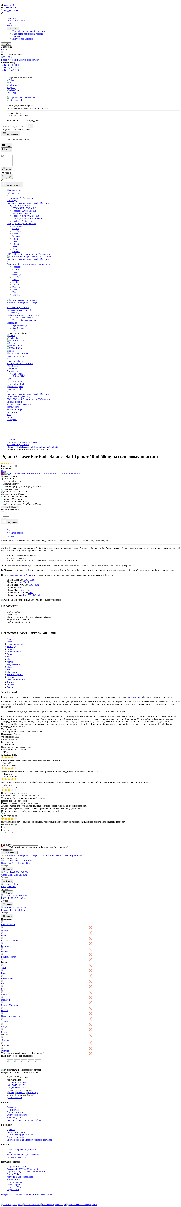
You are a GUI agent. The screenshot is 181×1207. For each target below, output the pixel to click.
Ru (2, 49)
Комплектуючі (14, 1117)
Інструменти (13, 407)
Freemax (16, 287)
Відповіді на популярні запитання (28, 31)
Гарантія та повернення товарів (27, 34)
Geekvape (16, 233)
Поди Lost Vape (14, 1187)
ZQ (14, 297)
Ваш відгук (6, 845)
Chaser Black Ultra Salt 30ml (14, 875)
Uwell (15, 241)
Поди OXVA (13, 1189)
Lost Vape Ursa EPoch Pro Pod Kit (28, 218)
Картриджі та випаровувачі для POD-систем (28, 203)
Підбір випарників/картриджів (21, 1149)
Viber (9, 82)
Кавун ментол (13, 664)
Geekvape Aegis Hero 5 (23, 221)
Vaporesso (17, 226)
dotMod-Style (18, 384)
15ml (26, 580)
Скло (9, 417)
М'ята (9, 667)
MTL (172, 697)
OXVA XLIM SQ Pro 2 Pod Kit (27, 208)
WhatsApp (11, 92)
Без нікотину (13, 312)
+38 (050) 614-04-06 (10, 67)
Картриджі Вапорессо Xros (20, 1177)
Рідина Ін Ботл (14, 1179)
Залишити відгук (9, 853)
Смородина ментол (16, 679)
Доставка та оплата (16, 20)
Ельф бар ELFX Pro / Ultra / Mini (22, 1169)
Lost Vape (16, 231)
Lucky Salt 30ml (8, 886)
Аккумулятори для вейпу (19, 404)
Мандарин (12, 672)
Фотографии (7, 850)
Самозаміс (12, 323)
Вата (9, 414)
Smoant (15, 244)
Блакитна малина (15, 644)
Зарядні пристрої (15, 409)
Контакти (11, 25)
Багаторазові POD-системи (20, 198)
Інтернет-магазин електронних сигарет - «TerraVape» (26, 1194)
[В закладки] (2, 518)
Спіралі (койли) (14, 402)
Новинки (11, 18)
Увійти (7, 44)
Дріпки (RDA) (19, 376)
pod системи (133, 697)
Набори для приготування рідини (23, 315)
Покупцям (12, 28)
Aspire (15, 249)
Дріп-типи (12, 412)
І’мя (3, 827)
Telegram (11, 87)
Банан (10, 641)
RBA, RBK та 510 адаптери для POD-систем (28, 254)
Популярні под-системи (18, 205)
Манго (10, 669)
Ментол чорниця (15, 674)
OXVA (15, 228)
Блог (9, 23)
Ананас (10, 639)
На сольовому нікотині (18, 307)
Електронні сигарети (17, 1115)
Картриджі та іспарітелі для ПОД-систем (26, 1120)
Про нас (16, 36)
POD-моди (12, 200)
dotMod (16, 251)
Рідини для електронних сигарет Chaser (26, 855)
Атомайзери (12, 371)
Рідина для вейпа (15, 1112)
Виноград (11, 646)
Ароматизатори (19, 325)
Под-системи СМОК (17, 1166)
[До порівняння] (5, 518)
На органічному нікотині (19, 310)
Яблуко (10, 685)
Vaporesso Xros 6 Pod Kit (24, 211)
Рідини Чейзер (14, 1174)
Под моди (11, 1107)
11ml (20, 582)
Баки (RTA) (17, 374)
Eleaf (14, 292)
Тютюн (10, 682)
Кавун (10, 662)
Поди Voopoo (13, 1184)
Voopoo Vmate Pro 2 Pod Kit (25, 216)
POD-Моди (12, 366)
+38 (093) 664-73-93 (10, 70)
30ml (32, 580)
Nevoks (15, 246)
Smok (15, 239)
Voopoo (16, 236)
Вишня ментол (14, 651)
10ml (20, 587)
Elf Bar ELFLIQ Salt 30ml (13, 898)
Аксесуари (12, 419)
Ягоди (10, 687)
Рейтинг (5, 830)
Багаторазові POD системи (20, 363)
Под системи (13, 1110)
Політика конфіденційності (20, 1134)
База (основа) (18, 328)
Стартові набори (15, 361)
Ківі (9, 656)
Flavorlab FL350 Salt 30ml (13, 910)
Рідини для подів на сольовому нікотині (26, 1171)
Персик (10, 677)
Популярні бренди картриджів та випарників (28, 264)
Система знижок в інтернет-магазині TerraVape (29, 1140)
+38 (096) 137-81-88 (10, 65)
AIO (9, 379)
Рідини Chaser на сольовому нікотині (64, 855)
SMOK (15, 279)
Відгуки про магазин (22, 39)
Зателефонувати (89, 1204)
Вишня (10, 649)
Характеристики (15, 533)
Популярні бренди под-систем (21, 223)
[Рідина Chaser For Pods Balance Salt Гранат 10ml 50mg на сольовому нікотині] (42, 473)
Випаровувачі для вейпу (18, 396)
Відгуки (11, 536)
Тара (14, 330)
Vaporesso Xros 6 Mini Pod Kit (26, 213)
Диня (9, 654)
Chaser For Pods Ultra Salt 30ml (15, 863)
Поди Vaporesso (14, 1182)
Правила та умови (15, 1137)
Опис (9, 530)
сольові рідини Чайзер (22, 575)
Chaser (4, 471)
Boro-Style (17, 381)
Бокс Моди (12, 368)
